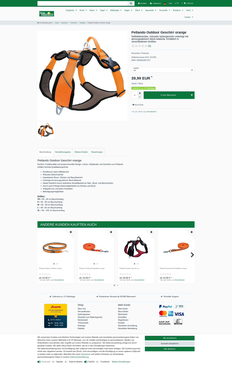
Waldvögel (114, 10)
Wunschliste (138, 105)
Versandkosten (151, 111)
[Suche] (131, 3)
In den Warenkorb (168, 95)
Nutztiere (177, 10)
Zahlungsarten (84, 314)
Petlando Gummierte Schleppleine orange (173, 268)
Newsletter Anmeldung (127, 325)
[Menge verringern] (140, 97)
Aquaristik (149, 10)
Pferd (137, 10)
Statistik (59, 362)
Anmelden (122, 317)
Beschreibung (45, 152)
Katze (92, 10)
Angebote (70, 10)
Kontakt (121, 323)
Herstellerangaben (63, 152)
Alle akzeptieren (170, 338)
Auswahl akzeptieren (170, 343)
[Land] (164, 3)
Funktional (105, 362)
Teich (188, 10)
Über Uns (82, 309)
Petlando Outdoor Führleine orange (50, 268)
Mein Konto (123, 309)
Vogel (102, 10)
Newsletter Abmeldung (127, 328)
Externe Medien (75, 362)
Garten (188, 17)
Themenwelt (83, 323)
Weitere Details (81, 152)
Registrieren (123, 320)
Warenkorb (122, 314)
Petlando (82, 23)
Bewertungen (97, 152)
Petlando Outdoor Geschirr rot (129, 268)
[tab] (45, 152)
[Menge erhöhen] (140, 93)
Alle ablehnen (169, 349)
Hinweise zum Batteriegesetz (90, 317)
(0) (149, 46)
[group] (55, 248)
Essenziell (46, 362)
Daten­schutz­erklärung (79, 357)
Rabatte (81, 328)
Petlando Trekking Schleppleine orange (92, 268)
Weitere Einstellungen (121, 362)
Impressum (85, 354)
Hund (82, 10)
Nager (127, 10)
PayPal (91, 362)
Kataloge (81, 325)
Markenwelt (83, 320)
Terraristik (163, 10)
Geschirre (64, 23)
